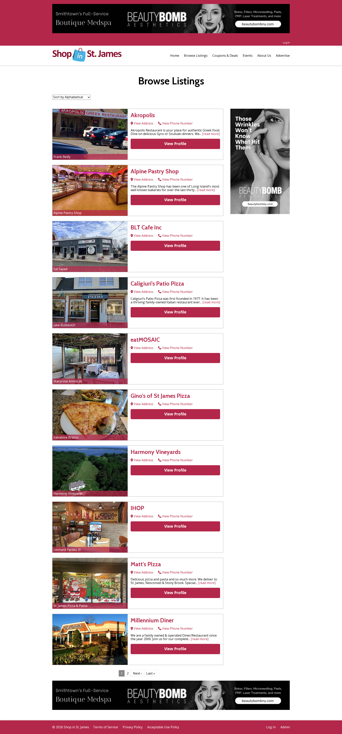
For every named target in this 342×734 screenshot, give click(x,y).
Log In (286, 42)
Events (248, 55)
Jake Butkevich (64, 325)
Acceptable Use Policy (163, 727)
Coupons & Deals (225, 55)
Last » (150, 673)
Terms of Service (105, 727)
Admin (285, 727)
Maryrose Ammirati (67, 381)
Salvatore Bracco (65, 437)
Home (174, 55)
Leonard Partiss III (67, 549)
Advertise (283, 55)
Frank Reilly (61, 157)
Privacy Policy (132, 727)
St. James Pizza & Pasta (70, 606)
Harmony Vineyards (68, 493)
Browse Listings (196, 55)
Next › (137, 673)
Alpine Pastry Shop (67, 213)
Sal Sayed (60, 269)
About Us (264, 55)
